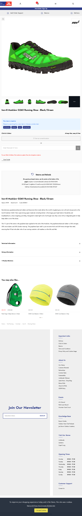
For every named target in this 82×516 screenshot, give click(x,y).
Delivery (61, 341)
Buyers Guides (62, 421)
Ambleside (61, 440)
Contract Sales (62, 373)
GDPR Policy (62, 388)
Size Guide (6, 159)
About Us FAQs (63, 386)
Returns (61, 346)
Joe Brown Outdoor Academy (66, 426)
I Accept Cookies (41, 510)
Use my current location (42, 138)
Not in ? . (14, 152)
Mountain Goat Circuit (65, 407)
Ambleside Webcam (64, 378)
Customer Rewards (64, 367)
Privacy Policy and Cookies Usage (68, 351)
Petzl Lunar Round (63, 405)
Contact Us (61, 488)
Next (78, 301)
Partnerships (62, 370)
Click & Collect (63, 343)
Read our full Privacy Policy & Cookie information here (41, 505)
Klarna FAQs (62, 383)
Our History (62, 365)
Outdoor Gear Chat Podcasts (66, 423)
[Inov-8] (75, 22)
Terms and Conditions (64, 348)
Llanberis (61, 442)
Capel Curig (62, 445)
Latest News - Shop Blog (65, 380)
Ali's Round (62, 402)
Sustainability (62, 375)
